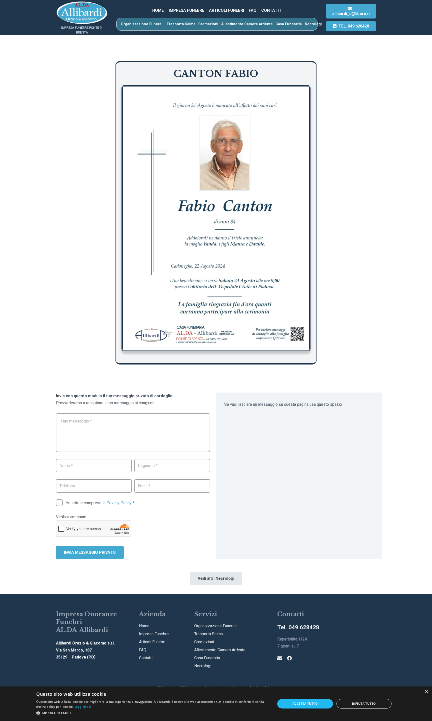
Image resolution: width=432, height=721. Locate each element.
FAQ (142, 650)
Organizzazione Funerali (215, 626)
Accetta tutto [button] (305, 704)
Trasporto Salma (208, 634)
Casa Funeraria (207, 658)
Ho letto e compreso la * (99, 502)
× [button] (426, 692)
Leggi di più (82, 706)
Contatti (145, 658)
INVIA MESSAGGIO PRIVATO (90, 552)
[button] (152, 713)
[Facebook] (289, 658)
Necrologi (202, 666)
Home (144, 626)
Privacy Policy (119, 502)
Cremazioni (204, 642)
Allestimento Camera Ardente (220, 650)
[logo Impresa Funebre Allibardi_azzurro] (82, 12)
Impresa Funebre (154, 634)
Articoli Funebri (152, 642)
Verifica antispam (71, 516)
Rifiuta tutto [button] (364, 704)
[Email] (279, 658)
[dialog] (216, 703)
